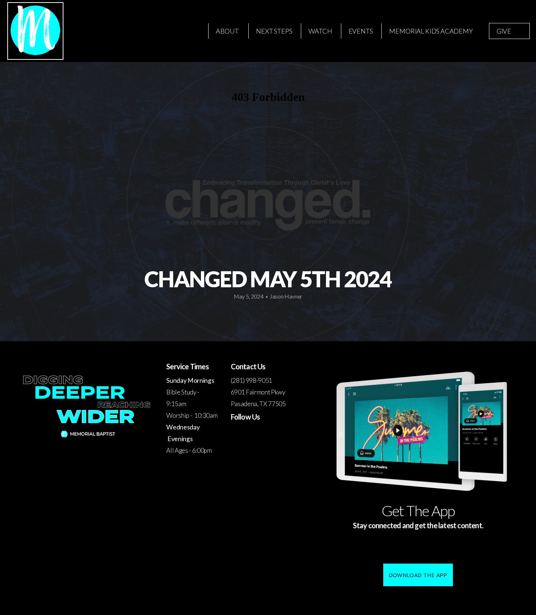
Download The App (418, 575)
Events (361, 31)
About (228, 31)
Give (504, 31)
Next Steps (274, 31)
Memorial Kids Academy (431, 31)
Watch (320, 31)
